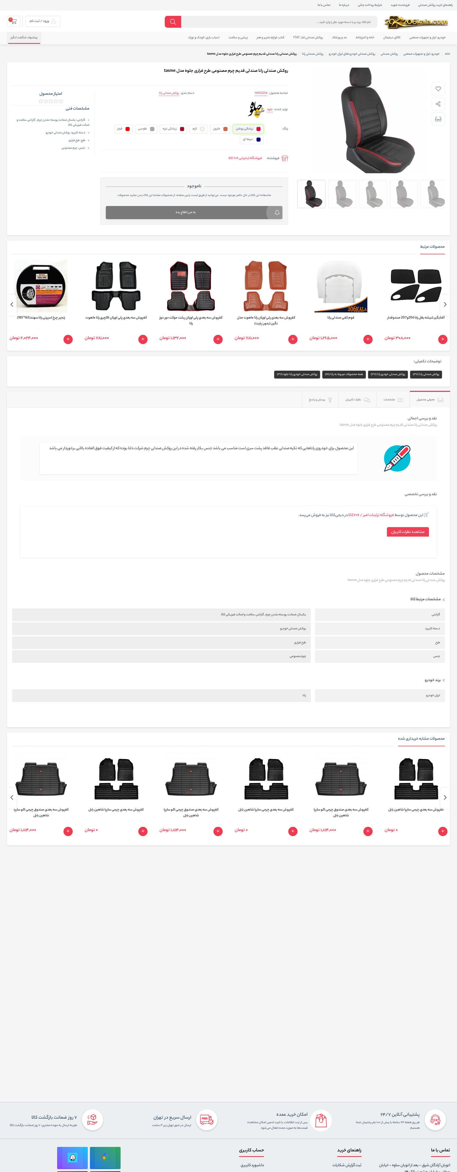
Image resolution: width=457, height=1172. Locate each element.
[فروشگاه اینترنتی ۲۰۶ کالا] (417, 22)
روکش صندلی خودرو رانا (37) (388, 374)
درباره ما (344, 5)
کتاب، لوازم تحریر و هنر (270, 37)
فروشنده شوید (400, 5)
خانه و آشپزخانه (365, 37)
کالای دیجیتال (391, 37)
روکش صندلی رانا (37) (426, 374)
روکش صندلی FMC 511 (308, 37)
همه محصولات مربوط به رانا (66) (344, 374)
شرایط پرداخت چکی (370, 5)
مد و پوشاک (339, 37)
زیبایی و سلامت (238, 37)
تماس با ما (324, 5)
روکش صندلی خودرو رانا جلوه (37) (297, 374)
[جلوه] (256, 109)
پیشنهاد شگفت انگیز (24, 37)
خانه (447, 54)
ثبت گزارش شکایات (347, 1165)
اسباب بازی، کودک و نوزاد (204, 37)
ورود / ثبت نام (39, 21)
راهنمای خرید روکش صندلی (435, 5)
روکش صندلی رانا (169, 93)
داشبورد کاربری (252, 1165)
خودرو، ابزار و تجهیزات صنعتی (427, 37)
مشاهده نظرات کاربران (408, 532)
